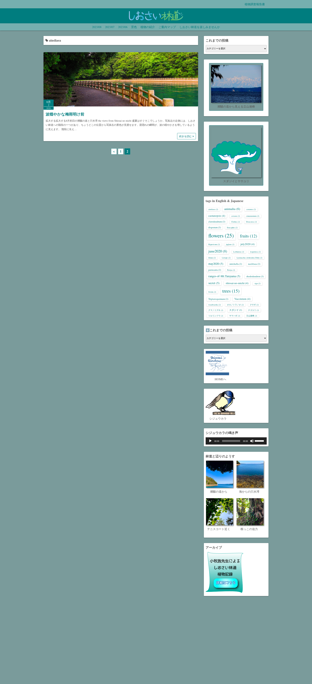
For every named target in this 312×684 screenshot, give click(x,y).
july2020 (247, 244)
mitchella (235, 263)
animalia (232, 209)
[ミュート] (252, 441)
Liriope (226, 257)
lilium (212, 257)
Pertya (231, 270)
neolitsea (254, 263)
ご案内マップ (167, 27)
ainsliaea (213, 209)
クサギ (254, 304)
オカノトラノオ (235, 304)
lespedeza (255, 251)
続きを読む (185, 136)
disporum (214, 227)
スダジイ (235, 310)
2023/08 (96, 27)
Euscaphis (232, 227)
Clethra (235, 221)
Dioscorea (251, 221)
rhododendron (255, 276)
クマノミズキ (215, 310)
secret (214, 283)
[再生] (210, 441)
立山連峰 (251, 315)
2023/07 (109, 27)
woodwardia (214, 304)
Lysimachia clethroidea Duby (249, 257)
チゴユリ (253, 310)
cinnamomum (252, 216)
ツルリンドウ (215, 315)
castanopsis (216, 215)
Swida (212, 292)
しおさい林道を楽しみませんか (199, 27)
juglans (230, 244)
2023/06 (122, 27)
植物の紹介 (147, 27)
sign (258, 283)
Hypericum (214, 244)
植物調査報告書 (255, 4)
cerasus (235, 216)
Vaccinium (242, 299)
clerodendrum (216, 221)
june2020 (217, 251)
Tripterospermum (218, 299)
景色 (134, 27)
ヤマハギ (234, 315)
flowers (221, 235)
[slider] (260, 440)
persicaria (214, 269)
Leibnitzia (238, 251)
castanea (251, 209)
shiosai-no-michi (237, 283)
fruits (248, 236)
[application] (236, 441)
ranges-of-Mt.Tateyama (224, 276)
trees (230, 291)
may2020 (215, 263)
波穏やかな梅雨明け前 (65, 114)
